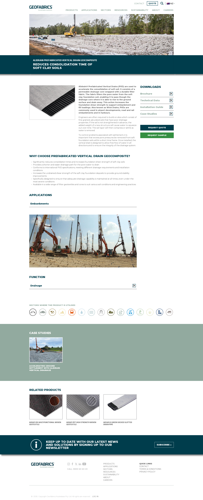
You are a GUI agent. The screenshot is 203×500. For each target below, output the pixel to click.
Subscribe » (164, 445)
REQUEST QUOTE (157, 127)
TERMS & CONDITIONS (150, 469)
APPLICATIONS (110, 466)
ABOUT (106, 477)
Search (161, 3)
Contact (139, 3)
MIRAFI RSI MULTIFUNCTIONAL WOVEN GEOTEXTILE (45, 423)
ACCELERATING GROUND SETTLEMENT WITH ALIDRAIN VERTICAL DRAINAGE (44, 368)
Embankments (39, 203)
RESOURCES (109, 472)
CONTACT (144, 466)
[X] (76, 464)
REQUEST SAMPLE (157, 135)
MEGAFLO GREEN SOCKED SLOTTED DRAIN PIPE (117, 423)
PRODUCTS (109, 464)
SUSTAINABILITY (111, 474)
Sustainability (139, 10)
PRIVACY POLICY (147, 472)
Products (72, 10)
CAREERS (107, 480)
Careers (168, 10)
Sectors (106, 10)
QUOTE (152, 3)
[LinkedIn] (79, 464)
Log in (95, 497)
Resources (121, 10)
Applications (89, 10)
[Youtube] (84, 464)
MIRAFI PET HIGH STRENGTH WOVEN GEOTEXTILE (81, 423)
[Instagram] (68, 464)
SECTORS (108, 469)
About (156, 10)
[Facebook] (72, 464)
